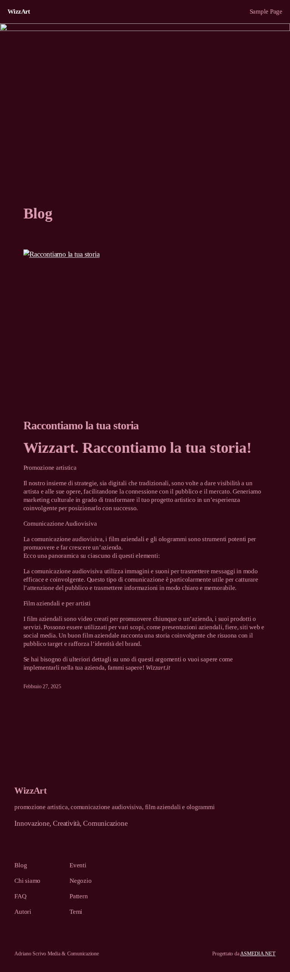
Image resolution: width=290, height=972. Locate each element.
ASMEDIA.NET (257, 954)
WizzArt (19, 11)
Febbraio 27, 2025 (42, 686)
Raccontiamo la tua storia (81, 425)
